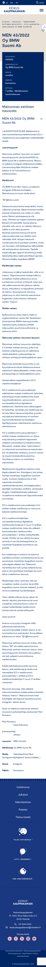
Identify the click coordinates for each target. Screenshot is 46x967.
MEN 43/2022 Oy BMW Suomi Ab (17, 27)
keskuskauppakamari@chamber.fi (25, 927)
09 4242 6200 (25, 924)
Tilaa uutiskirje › (23, 840)
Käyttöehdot (27, 953)
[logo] (14, 9)
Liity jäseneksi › (23, 859)
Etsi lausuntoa (31, 24)
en (11, 3)
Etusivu (6, 22)
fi (7, 3)
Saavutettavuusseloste (13, 951)
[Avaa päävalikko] (41, 10)
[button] (40, 2)
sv (17, 3)
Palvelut (16, 22)
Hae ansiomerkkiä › (23, 879)
